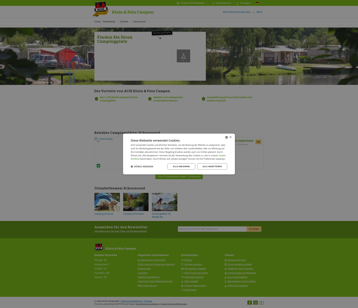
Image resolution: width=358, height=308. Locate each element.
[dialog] (179, 154)
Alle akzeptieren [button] (212, 166)
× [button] (230, 137)
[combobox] (226, 137)
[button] (142, 166)
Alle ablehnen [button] (181, 166)
